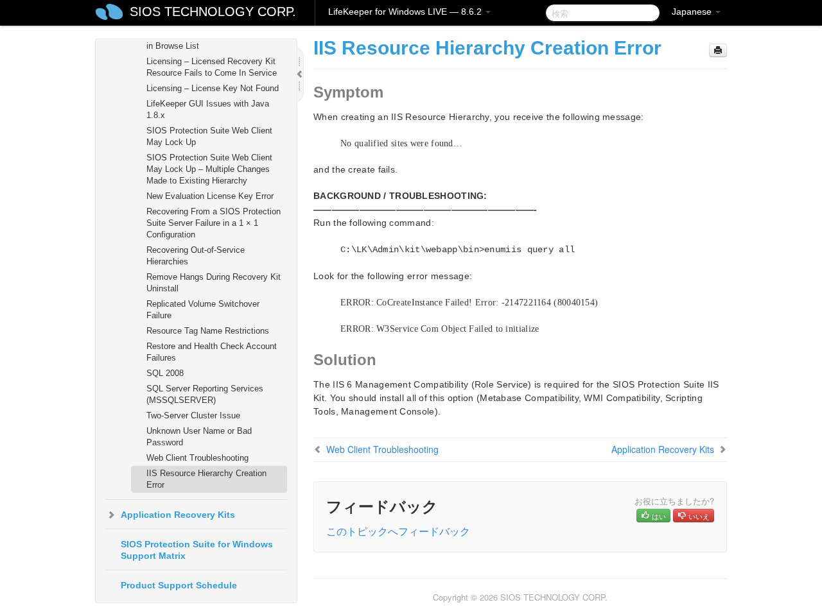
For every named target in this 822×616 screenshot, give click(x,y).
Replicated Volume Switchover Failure (202, 309)
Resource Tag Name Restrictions (207, 331)
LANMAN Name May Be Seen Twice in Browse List (214, 40)
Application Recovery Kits (178, 514)
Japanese (693, 11)
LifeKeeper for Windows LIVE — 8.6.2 (406, 11)
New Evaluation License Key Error (210, 196)
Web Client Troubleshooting (197, 458)
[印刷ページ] (718, 50)
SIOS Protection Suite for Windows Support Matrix (197, 550)
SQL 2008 (165, 373)
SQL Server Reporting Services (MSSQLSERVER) (204, 394)
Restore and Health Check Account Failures (211, 352)
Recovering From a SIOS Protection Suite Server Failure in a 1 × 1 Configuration (213, 223)
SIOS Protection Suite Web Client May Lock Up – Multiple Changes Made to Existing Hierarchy (209, 169)
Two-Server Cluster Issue (193, 415)
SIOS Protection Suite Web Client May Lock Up (209, 136)
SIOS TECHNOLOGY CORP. (213, 11)
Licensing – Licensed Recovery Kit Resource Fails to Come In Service (211, 67)
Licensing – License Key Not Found (212, 88)
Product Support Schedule (179, 585)
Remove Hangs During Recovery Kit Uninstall (213, 282)
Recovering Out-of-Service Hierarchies (195, 255)
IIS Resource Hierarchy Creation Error (206, 479)
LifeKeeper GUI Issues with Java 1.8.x (207, 109)
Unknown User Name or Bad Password (199, 436)
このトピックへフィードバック (398, 531)
